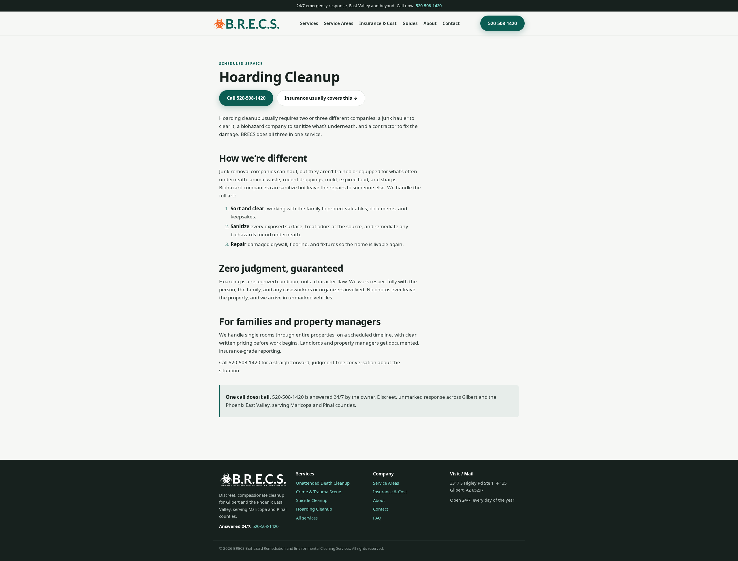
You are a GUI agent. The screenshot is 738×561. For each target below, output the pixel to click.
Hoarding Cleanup (314, 509)
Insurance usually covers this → (321, 98)
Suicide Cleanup (311, 500)
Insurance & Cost (378, 23)
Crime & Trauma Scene (318, 491)
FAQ (377, 518)
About (430, 23)
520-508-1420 (429, 5)
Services (309, 23)
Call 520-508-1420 (246, 98)
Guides (410, 23)
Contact (451, 23)
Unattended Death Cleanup (323, 483)
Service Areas (338, 23)
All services (307, 518)
